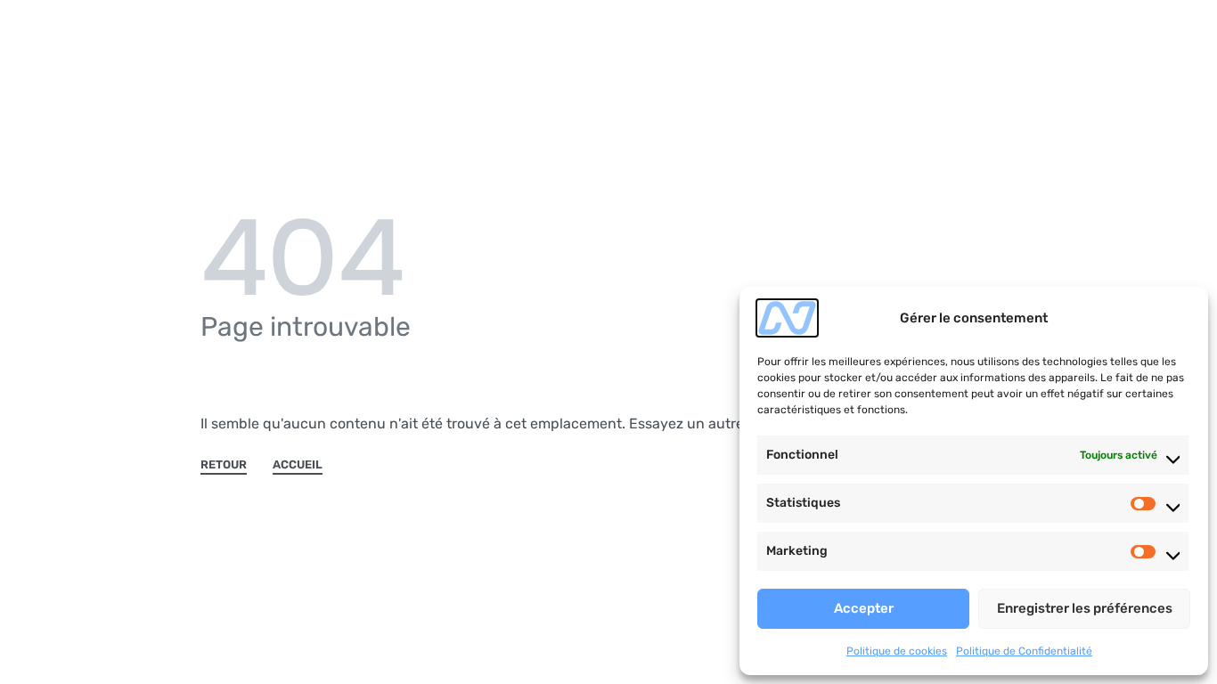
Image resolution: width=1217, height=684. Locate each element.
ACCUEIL (298, 465)
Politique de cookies (896, 651)
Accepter (864, 608)
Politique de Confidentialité (1024, 651)
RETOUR (223, 465)
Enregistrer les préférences (1084, 608)
